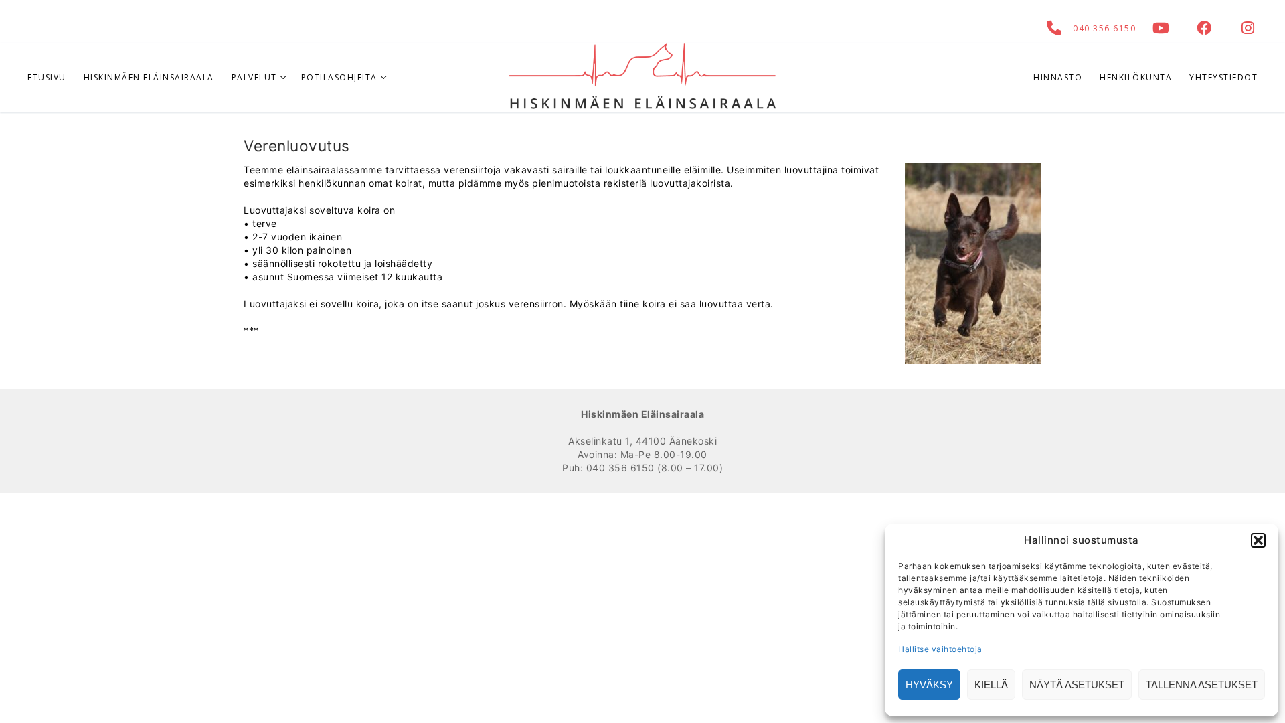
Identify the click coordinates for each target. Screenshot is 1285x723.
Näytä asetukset (1076, 684)
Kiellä (991, 684)
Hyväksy (929, 684)
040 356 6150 (1104, 28)
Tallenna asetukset (1202, 684)
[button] (1258, 540)
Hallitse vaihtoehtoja (940, 649)
